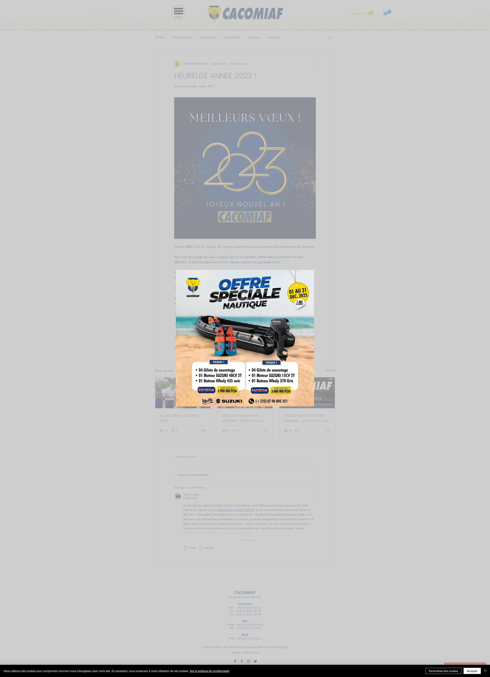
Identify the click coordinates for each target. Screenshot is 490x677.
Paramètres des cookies (443, 671)
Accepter (472, 671)
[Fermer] (485, 671)
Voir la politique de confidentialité (209, 671)
